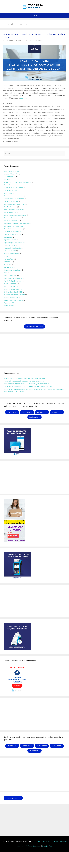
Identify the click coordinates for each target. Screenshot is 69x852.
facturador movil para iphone (29, 127)
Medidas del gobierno (11, 253)
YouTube (29, 846)
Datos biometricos (10, 212)
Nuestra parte (8, 267)
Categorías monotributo (12, 185)
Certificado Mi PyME (11, 190)
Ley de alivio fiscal (10, 251)
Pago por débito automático (13, 278)
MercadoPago (9, 259)
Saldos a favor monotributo (13, 300)
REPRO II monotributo (11, 297)
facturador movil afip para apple (30, 118)
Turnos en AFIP (9, 303)
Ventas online (8, 306)
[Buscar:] (34, 153)
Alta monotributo (9, 177)
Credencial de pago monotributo (15, 204)
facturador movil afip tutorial (40, 124)
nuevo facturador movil (40, 136)
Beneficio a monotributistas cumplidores (17, 182)
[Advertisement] (34, 350)
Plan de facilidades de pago (13, 281)
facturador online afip (43, 130)
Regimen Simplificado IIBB (13, 292)
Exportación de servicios (12, 234)
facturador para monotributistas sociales (31, 133)
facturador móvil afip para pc (47, 121)
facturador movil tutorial (25, 130)
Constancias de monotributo (13, 196)
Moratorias (7, 264)
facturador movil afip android (14, 115)
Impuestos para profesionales (14, 242)
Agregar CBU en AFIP (11, 174)
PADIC (6, 273)
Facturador (44, 110)
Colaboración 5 (34, 417)
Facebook (37, 846)
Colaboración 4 (56, 412)
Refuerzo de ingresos (11, 286)
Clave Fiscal (8, 193)
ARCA (6, 179)
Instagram (20, 846)
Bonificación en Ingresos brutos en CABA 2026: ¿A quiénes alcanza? (27, 384)
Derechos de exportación (12, 218)
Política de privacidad (59, 841)
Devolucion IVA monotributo (13, 226)
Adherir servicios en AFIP (12, 171)
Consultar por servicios (13, 798)
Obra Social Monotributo (12, 270)
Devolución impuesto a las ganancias (16, 223)
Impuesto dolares (10, 240)
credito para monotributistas (13, 210)
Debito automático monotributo (15, 215)
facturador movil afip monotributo (38, 115)
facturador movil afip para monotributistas (19, 121)
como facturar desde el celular (27, 110)
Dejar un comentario (12, 142)
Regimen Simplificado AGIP (13, 289)
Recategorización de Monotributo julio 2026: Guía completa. (24, 378)
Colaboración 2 (27, 412)
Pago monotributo (10, 275)
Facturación (8, 237)
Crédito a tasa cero (10, 207)
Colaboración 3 (42, 412)
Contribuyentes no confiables (14, 199)
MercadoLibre (8, 256)
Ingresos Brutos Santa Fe (12, 248)
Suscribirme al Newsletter (34, 326)
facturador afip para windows (24, 112)
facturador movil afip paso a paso (15, 124)
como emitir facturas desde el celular (19, 107)
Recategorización (10, 284)
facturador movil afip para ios (54, 118)
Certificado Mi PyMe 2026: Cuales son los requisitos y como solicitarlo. (28, 386)
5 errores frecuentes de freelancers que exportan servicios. (24, 381)
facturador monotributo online (48, 112)
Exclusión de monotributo (12, 232)
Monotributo (9, 104)
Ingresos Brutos (9, 245)
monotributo (52, 133)
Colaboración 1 (12, 412)
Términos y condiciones (42, 841)
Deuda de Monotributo (11, 221)
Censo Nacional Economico (13, 188)
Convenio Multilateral (11, 201)
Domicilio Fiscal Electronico (13, 229)
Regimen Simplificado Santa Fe (14, 295)
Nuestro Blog (47, 846)
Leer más (23, 98)
